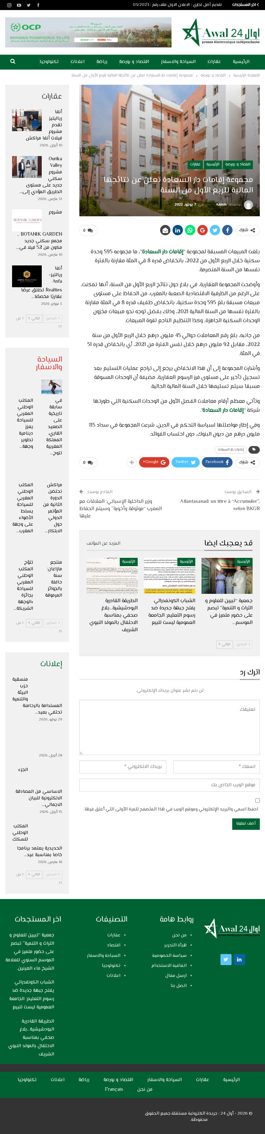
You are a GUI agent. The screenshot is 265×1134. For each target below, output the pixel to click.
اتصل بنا (178, 985)
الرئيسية (241, 62)
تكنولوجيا (49, 62)
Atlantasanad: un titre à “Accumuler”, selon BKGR (220, 505)
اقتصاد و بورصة (134, 62)
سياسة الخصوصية (169, 955)
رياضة (102, 62)
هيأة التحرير (175, 945)
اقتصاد (113, 945)
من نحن (179, 935)
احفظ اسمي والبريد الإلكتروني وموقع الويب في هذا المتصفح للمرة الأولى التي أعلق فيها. (171, 809)
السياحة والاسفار (178, 62)
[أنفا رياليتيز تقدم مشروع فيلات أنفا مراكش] (27, 120)
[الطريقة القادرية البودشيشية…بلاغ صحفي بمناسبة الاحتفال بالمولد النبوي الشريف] (112, 576)
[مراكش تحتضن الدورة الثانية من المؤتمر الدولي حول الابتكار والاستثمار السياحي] (51, 471)
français (114, 1090)
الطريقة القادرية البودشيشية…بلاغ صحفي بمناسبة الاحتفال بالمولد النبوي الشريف (31, 1038)
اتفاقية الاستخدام (169, 965)
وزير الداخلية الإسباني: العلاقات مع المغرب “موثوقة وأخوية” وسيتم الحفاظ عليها (120, 509)
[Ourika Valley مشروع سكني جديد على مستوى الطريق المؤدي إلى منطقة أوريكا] (27, 167)
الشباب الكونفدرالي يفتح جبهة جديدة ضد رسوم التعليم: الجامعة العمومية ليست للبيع (31, 995)
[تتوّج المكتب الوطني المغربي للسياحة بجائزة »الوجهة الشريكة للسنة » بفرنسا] (22, 549)
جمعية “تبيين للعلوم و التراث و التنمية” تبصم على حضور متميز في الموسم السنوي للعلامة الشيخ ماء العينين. (30, 952)
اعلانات (78, 62)
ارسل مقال (176, 975)
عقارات (214, 62)
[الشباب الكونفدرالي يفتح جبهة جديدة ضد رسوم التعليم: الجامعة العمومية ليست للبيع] (169, 576)
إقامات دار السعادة (162, 252)
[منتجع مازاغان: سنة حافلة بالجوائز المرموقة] (51, 549)
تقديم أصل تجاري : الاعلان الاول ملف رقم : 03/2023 (177, 5)
